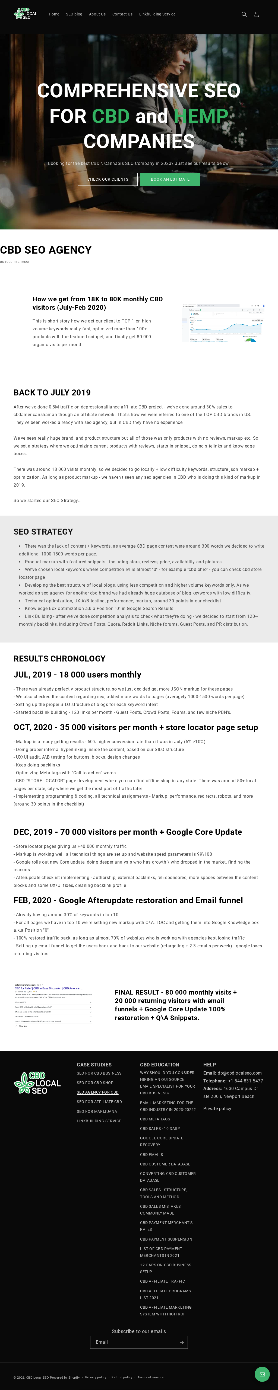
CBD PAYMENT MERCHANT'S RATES (166, 1226)
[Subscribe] (182, 1342)
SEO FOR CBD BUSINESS (99, 1073)
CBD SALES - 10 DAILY (160, 1128)
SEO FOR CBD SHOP (95, 1083)
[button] (244, 14)
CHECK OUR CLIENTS (107, 179)
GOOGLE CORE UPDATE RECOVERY (162, 1141)
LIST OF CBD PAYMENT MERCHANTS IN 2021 (161, 1252)
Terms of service (150, 1377)
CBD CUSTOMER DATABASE (165, 1164)
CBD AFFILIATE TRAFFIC (162, 1281)
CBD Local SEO (37, 1377)
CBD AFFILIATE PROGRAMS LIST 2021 (165, 1294)
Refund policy (122, 1377)
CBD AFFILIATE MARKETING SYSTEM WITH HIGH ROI (166, 1310)
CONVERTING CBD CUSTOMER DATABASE (168, 1177)
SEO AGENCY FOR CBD (98, 1092)
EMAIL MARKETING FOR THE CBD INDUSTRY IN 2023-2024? (168, 1106)
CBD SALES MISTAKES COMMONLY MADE (160, 1209)
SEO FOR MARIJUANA (97, 1111)
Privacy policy (95, 1377)
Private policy (217, 1108)
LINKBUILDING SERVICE (99, 1121)
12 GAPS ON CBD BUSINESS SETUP (165, 1268)
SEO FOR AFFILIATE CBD (99, 1102)
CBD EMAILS (151, 1154)
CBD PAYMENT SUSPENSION (166, 1239)
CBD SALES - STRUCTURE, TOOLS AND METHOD (163, 1193)
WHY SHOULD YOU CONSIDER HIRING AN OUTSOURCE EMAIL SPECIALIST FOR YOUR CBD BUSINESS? (167, 1083)
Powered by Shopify (65, 1377)
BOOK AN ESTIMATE (170, 179)
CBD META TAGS (155, 1119)
